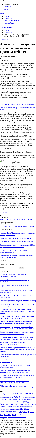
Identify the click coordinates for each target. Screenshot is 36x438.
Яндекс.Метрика (20, 414)
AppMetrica (3, 397)
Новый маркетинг (6, 27)
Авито (14, 402)
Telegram (15, 399)
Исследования (5, 404)
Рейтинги (2, 409)
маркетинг (3, 417)
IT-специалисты (24, 397)
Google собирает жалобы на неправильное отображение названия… (14, 286)
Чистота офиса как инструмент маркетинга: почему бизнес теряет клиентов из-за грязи (17, 333)
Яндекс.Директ (26, 411)
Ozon (1, 399)
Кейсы (13, 404)
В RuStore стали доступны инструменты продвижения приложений (14, 275)
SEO (10, 399)
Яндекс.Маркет (8, 414)
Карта (6, 10)
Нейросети (3, 406)
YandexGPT (9, 402)
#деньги (5, 394)
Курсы (18, 404)
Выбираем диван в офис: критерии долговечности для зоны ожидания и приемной (17, 376)
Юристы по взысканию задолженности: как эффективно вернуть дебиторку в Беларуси (16, 322)
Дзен (24, 402)
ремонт (10, 417)
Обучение (9, 406)
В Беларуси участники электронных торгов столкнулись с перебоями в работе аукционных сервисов (17, 311)
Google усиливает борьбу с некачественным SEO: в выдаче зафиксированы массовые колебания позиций (17, 349)
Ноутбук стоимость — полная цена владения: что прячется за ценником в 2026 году (17, 317)
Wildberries (3, 402)
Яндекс (24, 408)
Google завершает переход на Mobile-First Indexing (17, 104)
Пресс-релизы (16, 406)
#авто (1, 394)
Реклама (8, 409)
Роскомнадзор (15, 409)
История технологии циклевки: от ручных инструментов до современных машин (14, 381)
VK (19, 399)
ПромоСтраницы (25, 406)
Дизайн (30, 402)
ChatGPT (8, 397)
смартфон (14, 417)
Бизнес (19, 402)
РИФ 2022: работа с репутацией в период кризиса (17, 226)
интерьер (27, 414)
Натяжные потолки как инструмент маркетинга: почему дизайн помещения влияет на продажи (16, 338)
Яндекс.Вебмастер (5, 412)
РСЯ (31, 406)
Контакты (7, 6)
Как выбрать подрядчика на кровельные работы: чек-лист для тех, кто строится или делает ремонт (17, 327)
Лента (6, 8)
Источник (3, 212)
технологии (21, 417)
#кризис (10, 394)
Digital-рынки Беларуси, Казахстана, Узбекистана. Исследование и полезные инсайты (17, 387)
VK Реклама (25, 399)
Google (16, 396)
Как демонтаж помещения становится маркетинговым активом (13, 343)
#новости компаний (23, 393)
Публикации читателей (12, 20)
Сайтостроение (9, 24)
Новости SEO (8, 18)
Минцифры (32, 404)
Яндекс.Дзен (15, 412)
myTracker (32, 397)
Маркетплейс (23, 404)
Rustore (6, 399)
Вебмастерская (9, 22)
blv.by (2, 13)
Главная (6, 16)
